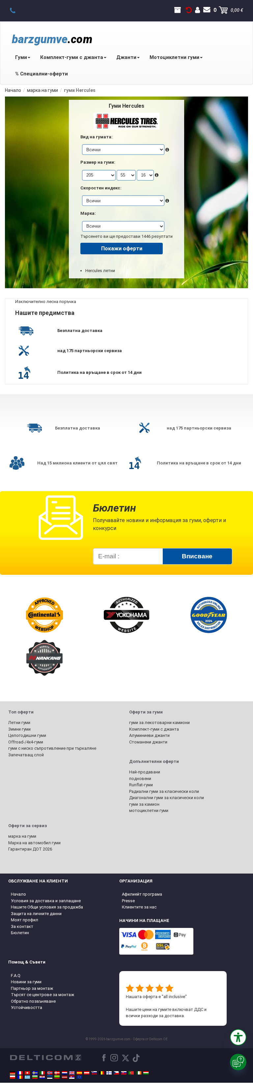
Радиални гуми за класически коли (164, 791)
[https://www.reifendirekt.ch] (27, 1073)
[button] (238, 1037)
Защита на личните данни (36, 913)
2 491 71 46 (16, 10)
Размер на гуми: (97, 162)
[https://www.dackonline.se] (35, 1073)
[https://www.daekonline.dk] (57, 1073)
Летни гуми (19, 722)
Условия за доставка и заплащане (46, 900)
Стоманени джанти (148, 742)
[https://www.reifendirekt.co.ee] (49, 1077)
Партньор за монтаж (32, 988)
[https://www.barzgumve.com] (35, 1077)
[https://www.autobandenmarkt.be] (101, 1073)
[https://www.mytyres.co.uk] (71, 1073)
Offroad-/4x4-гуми (25, 742)
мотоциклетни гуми (148, 810)
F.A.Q (15, 975)
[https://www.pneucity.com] (131, 1073)
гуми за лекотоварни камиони (159, 722)
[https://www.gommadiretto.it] (42, 1073)
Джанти (126, 57)
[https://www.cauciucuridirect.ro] (20, 1077)
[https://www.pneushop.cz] (116, 1073)
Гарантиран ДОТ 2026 (30, 849)
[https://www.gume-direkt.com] (94, 1073)
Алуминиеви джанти (149, 735)
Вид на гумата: (96, 136)
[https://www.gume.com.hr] (42, 1077)
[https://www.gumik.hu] (146, 1073)
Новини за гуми (26, 981)
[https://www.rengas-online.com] (109, 1073)
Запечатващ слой (26, 754)
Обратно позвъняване (33, 1001)
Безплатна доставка (79, 330)
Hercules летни (100, 270)
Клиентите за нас (139, 907)
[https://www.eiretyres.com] (138, 1073)
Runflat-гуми (141, 784)
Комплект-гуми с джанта (71, 57)
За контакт (22, 926)
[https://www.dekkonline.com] (49, 1073)
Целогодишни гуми (27, 735)
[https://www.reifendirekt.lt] (57, 1077)
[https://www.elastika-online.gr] (27, 1077)
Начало (18, 894)
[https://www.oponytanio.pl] (12, 1077)
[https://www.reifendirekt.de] (12, 1073)
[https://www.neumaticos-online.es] (79, 1073)
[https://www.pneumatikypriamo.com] (123, 1073)
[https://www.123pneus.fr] (20, 1073)
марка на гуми (22, 836)
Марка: (88, 213)
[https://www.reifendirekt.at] (86, 1073)
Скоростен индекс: (101, 187)
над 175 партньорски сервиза (89, 350)
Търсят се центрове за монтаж (42, 994)
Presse (128, 900)
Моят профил (24, 919)
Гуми (21, 57)
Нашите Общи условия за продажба (47, 907)
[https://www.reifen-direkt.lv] (64, 1077)
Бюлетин (20, 932)
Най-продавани (144, 771)
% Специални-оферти (41, 74)
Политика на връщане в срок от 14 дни (99, 372)
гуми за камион (144, 804)
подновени (140, 778)
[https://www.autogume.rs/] (71, 1077)
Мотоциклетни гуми (174, 57)
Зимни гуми (19, 729)
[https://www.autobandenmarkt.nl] (64, 1073)
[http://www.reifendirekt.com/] (79, 1077)
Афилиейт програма (142, 894)
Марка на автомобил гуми (34, 842)
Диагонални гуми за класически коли (166, 797)
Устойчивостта (26, 1007)
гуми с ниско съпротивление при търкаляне (52, 748)
